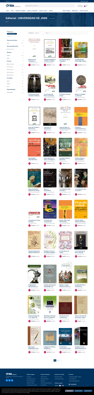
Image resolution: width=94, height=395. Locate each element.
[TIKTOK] (12, 380)
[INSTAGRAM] (7, 380)
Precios (9, 61)
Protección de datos (31, 380)
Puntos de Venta (84, 10)
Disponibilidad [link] (15, 92)
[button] (86, 6)
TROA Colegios (66, 10)
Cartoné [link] (15, 83)
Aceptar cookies (88, 390)
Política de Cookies (30, 382)
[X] (9, 380)
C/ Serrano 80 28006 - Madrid (75, 376)
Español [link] (15, 55)
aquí (28, 392)
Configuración (69, 390)
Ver (47, 32)
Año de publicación (12, 46)
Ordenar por (31, 32)
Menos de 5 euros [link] (15, 64)
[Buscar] (73, 5)
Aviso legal (29, 376)
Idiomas (9, 52)
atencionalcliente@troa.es (74, 380)
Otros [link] (15, 86)
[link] (16, 33)
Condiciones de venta (31, 378)
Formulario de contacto (59, 378)
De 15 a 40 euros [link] (15, 72)
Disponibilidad (11, 89)
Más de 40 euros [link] (15, 75)
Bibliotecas (75, 10)
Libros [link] (15, 43)
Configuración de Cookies (32, 385)
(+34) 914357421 (72, 378)
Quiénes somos (44, 376)
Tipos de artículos (12, 40)
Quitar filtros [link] (9, 36)
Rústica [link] (15, 81)
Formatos (9, 78)
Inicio (7, 21)
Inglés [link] (15, 58)
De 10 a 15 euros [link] (15, 69)
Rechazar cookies (79, 390)
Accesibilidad (43, 385)
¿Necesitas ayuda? (84, 1)
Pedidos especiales (44, 378)
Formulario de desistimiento (46, 382)
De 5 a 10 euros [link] (15, 66)
